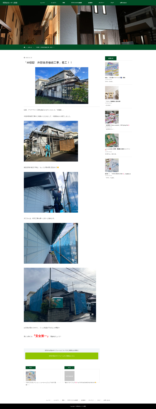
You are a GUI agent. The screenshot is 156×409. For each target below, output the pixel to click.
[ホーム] (24, 45)
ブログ (112, 2)
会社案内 (90, 2)
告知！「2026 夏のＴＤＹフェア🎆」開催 (115, 77)
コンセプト (53, 2)
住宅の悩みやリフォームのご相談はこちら (62, 356)
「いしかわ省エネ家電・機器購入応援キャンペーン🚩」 (117, 149)
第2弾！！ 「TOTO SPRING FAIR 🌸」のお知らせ (118, 173)
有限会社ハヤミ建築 (10, 3)
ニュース (42, 2)
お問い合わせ (123, 2)
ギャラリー (101, 2)
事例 (64, 2)
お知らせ (30, 47)
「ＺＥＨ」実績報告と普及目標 (112, 101)
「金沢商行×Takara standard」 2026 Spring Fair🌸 (117, 125)
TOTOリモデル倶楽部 (76, 2)
